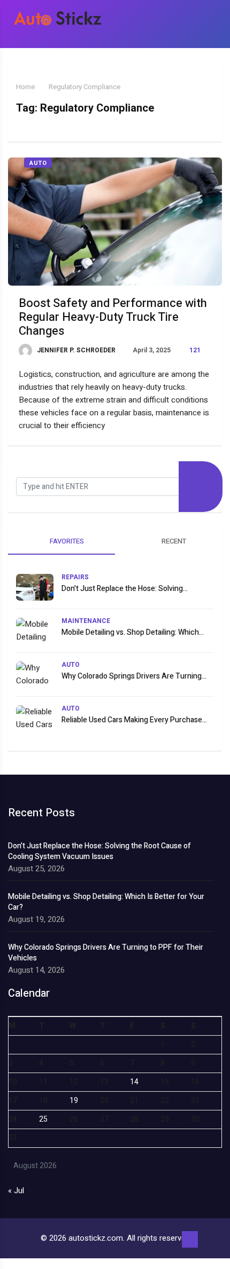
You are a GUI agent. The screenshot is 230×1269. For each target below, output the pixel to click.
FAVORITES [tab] (66, 541)
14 (134, 1081)
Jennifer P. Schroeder (75, 350)
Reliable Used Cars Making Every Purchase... (134, 720)
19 (74, 1100)
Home (25, 87)
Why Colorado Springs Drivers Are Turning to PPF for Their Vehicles (105, 953)
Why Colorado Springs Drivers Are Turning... (134, 676)
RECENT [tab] (173, 541)
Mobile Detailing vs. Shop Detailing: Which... (133, 632)
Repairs (75, 577)
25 (43, 1119)
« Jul (16, 1190)
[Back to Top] (190, 1239)
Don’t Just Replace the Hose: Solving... (125, 588)
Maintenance (86, 621)
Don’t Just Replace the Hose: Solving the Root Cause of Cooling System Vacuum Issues (99, 851)
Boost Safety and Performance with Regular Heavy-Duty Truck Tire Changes (113, 317)
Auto (38, 163)
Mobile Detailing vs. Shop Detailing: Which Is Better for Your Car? (106, 902)
